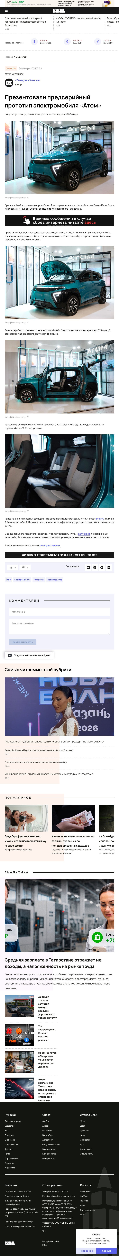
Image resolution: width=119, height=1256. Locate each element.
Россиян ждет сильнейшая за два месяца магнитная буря (36, 762)
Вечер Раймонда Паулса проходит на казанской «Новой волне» (39, 750)
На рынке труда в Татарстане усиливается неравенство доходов (47, 1059)
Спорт (46, 1115)
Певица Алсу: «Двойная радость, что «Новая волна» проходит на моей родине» (55, 741)
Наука (7, 1153)
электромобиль (22, 579)
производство (54, 579)
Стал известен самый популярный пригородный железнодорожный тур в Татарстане (25, 22)
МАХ (82, 1214)
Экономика (10, 1139)
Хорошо (106, 1250)
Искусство (85, 1139)
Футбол (45, 1121)
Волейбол (47, 1130)
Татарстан (39, 579)
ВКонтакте (85, 1191)
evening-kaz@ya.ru (20, 1196)
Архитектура (86, 1149)
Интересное (48, 1158)
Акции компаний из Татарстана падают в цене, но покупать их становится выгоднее (47, 1090)
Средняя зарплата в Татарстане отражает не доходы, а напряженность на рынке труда (53, 963)
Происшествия (12, 1144)
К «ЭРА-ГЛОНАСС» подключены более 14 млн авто (78, 20)
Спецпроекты (86, 1153)
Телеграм (84, 1200)
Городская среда (13, 1121)
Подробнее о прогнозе (14, 43)
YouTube (84, 1196)
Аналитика (17, 872)
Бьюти (83, 1125)
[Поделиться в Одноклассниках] (95, 567)
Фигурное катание (51, 1144)
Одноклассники (87, 1210)
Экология (9, 1163)
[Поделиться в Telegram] (102, 567)
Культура (9, 1149)
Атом (8, 579)
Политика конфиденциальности (20, 1226)
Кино (82, 1135)
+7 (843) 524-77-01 (60, 1191)
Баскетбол (47, 1135)
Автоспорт (47, 1139)
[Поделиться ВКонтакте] (88, 567)
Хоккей (45, 1125)
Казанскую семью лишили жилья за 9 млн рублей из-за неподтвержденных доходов (73, 841)
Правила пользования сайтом (19, 1221)
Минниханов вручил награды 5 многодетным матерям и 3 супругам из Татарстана (49, 773)
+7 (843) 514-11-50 (22, 1191)
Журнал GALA (88, 1115)
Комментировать (23, 642)
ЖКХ (7, 1130)
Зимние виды (48, 1149)
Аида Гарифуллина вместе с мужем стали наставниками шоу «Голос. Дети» (25, 841)
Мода (82, 1121)
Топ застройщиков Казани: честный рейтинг (46, 1033)
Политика (9, 1135)
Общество (21, 56)
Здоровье (84, 1130)
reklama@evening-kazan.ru (62, 1196)
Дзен (82, 1205)
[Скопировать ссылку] (109, 567)
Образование (11, 1158)
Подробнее (86, 1250)
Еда (82, 1144)
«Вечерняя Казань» (27, 80)
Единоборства (49, 1153)
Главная (9, 56)
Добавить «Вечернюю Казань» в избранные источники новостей (59, 554)
